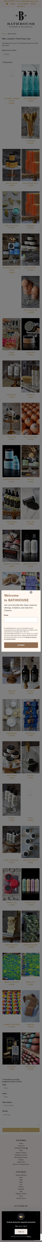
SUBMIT (21, 645)
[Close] (31, 592)
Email (6, 615)
